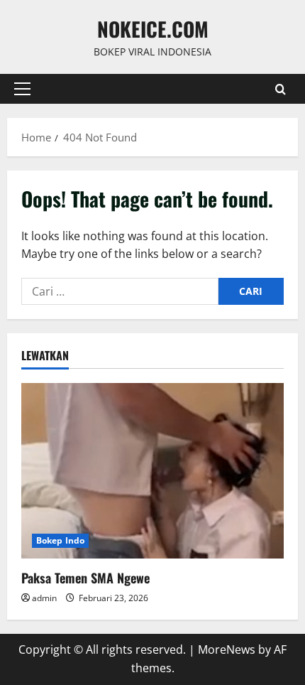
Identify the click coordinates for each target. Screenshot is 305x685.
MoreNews (226, 649)
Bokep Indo (60, 540)
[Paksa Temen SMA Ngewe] (152, 471)
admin (44, 598)
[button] (22, 89)
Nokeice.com (153, 28)
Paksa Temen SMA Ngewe (85, 577)
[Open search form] (280, 89)
